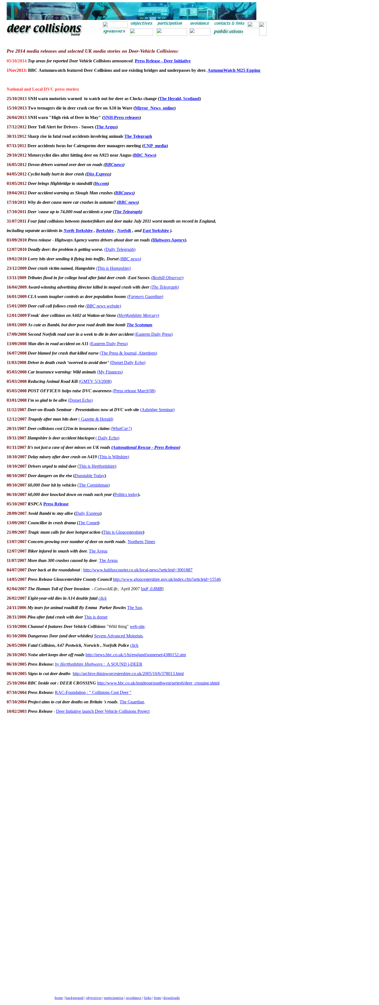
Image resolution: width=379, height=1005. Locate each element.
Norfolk (124, 230)
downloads (171, 998)
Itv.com (101, 183)
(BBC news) (130, 258)
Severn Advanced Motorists (118, 635)
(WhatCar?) (121, 428)
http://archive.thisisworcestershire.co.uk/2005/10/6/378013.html (128, 673)
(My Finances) (110, 372)
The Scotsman (139, 324)
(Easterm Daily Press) (154, 334)
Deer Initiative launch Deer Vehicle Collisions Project (103, 711)
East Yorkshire (156, 230)
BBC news (128, 202)
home (59, 998)
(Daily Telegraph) (119, 249)
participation (113, 998)
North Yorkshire (78, 230)
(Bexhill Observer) (167, 277)
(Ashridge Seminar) (157, 409)
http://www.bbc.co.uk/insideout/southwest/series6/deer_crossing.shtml (158, 683)
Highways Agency (168, 240)
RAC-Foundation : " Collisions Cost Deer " (93, 692)
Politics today (126, 494)
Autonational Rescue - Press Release (146, 447)
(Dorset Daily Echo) (127, 362)
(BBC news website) (103, 306)
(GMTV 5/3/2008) (95, 381)
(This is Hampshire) (113, 268)
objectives (94, 998)
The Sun (134, 607)
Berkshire (105, 230)
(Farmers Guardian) (145, 296)
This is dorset (95, 617)
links (147, 998)
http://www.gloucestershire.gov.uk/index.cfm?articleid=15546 (167, 579)
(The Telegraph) (164, 287)
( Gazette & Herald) (96, 419)
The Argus (106, 126)
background (74, 998)
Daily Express (87, 513)
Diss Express (98, 174)
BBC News (144, 155)
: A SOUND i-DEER (98, 664)
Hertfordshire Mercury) (138, 315)
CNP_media (154, 145)
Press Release (56, 504)
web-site (137, 626)
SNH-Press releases (121, 117)
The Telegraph (127, 211)
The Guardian (132, 701)
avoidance (134, 998)
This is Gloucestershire (123, 532)
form (157, 998)
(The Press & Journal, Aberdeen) (128, 353)
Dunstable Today (90, 475)
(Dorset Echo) (80, 400)
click (102, 598)
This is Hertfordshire (97, 466)
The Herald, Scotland (179, 98)
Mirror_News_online (154, 108)
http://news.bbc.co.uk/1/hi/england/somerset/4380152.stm (135, 654)
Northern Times (141, 541)
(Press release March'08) (134, 390)
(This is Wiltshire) (113, 456)
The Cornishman (93, 485)
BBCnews (114, 164)
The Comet (88, 522)
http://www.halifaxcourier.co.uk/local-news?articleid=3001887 (138, 570)
